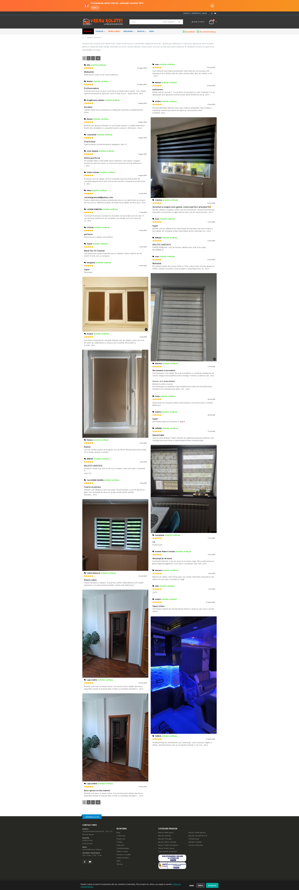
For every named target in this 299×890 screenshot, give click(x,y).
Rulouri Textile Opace (166, 848)
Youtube (90, 862)
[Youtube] (215, 13)
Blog (118, 832)
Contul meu (121, 836)
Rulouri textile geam (165, 832)
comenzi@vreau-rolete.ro (92, 849)
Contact (119, 842)
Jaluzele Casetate (195, 842)
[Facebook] (211, 13)
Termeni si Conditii (124, 855)
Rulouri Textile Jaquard (197, 832)
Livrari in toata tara (196, 845)
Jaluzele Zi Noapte (165, 839)
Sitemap (120, 864)
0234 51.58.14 (199, 22)
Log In (204, 13)
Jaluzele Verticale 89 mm (198, 836)
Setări (191, 885)
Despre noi (121, 839)
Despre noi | (196, 13)
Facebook (85, 862)
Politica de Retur (123, 858)
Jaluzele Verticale (164, 836)
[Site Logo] (102, 21)
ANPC (119, 861)
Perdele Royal (194, 839)
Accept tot (212, 885)
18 (98, 58)
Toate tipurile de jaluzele (167, 851)
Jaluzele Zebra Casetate (167, 842)
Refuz (200, 885)
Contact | (187, 13)
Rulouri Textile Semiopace (168, 845)
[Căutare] (179, 22)
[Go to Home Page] (83, 37)
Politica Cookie (122, 851)
